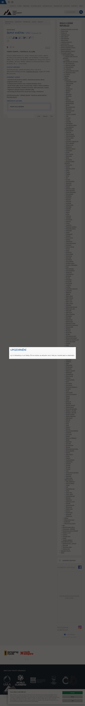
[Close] (75, 347)
